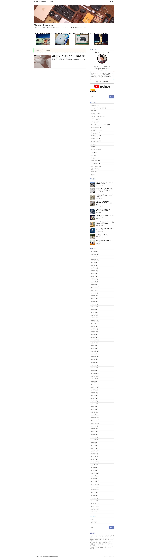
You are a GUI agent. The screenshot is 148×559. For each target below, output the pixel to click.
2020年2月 (93, 445)
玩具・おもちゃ (94, 166)
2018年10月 (94, 489)
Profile (92, 519)
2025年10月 (94, 259)
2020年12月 (94, 417)
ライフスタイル (94, 141)
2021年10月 (94, 390)
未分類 (92, 155)
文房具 (92, 152)
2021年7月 (93, 398)
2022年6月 (93, 367)
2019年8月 (93, 462)
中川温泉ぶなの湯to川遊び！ (103, 235)
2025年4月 (93, 276)
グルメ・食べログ (95, 127)
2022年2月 (93, 379)
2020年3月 (93, 442)
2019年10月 (94, 456)
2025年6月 (93, 270)
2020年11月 (94, 420)
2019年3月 (93, 476)
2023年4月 (93, 340)
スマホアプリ (94, 133)
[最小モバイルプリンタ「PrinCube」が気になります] (42, 61)
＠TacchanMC (102, 70)
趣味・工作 (93, 169)
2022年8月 (93, 362)
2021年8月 (93, 395)
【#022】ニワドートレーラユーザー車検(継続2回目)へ (105, 183)
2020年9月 (93, 426)
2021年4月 (93, 406)
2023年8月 (93, 329)
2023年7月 (93, 331)
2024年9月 (93, 293)
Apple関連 (93, 105)
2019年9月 (93, 459)
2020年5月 (93, 437)
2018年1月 (93, 500)
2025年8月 (93, 265)
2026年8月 (93, 251)
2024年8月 (93, 295)
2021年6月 (93, 401)
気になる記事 (94, 160)
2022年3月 (93, 376)
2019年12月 (94, 451)
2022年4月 (93, 373)
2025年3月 (93, 279)
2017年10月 (94, 509)
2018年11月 (94, 487)
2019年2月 (93, 478)
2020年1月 (93, 448)
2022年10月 (94, 356)
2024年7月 (93, 298)
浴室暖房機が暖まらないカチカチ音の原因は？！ (102, 542)
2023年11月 (94, 320)
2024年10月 (94, 290)
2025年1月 (93, 284)
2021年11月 (94, 387)
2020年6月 (93, 434)
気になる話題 (94, 163)
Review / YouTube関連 (97, 116)
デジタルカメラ (94, 135)
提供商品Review (95, 149)
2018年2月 (93, 498)
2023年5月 (93, 337)
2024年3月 (93, 309)
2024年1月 (93, 315)
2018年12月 (94, 484)
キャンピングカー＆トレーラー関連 (99, 124)
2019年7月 (93, 464)
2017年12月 (94, 503)
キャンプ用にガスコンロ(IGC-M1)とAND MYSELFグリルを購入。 (105, 222)
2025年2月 (93, 282)
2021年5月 (93, 403)
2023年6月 (93, 334)
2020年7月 (93, 431)
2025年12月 (94, 254)
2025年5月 (93, 273)
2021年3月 (93, 409)
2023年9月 (93, 326)
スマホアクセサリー (96, 130)
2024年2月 (93, 312)
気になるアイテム (95, 158)
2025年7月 (93, 268)
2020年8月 (93, 428)
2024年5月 (93, 304)
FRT (113, 556)
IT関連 (92, 110)
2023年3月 (93, 342)
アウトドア (93, 122)
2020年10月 (94, 423)
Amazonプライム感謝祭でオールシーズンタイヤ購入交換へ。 (105, 210)
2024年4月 (93, 306)
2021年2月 (93, 412)
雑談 (92, 174)
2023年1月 (93, 348)
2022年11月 (94, 354)
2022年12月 (94, 351)
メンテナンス (94, 138)
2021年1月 (93, 415)
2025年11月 (94, 257)
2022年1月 (93, 381)
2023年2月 (93, 345)
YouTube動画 (94, 119)
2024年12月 (94, 287)
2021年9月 (93, 392)
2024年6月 (93, 301)
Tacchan (57, 57)
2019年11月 (94, 453)
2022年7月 (93, 365)
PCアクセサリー (95, 113)
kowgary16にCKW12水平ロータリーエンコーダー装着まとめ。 (104, 189)
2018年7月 (93, 492)
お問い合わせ (94, 522)
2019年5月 (93, 470)
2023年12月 (94, 318)
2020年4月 (93, 440)
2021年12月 (94, 384)
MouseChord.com (44, 25)
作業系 (92, 144)
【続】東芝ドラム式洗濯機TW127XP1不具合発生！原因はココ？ (104, 203)
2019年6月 (93, 467)
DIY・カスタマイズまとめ (97, 108)
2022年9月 (93, 359)
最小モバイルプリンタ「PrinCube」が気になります (69, 56)
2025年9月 (93, 262)
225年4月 (93, 512)
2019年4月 (93, 473)
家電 (92, 146)
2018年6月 (93, 495)
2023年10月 (94, 323)
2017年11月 (94, 506)
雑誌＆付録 (93, 171)
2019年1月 (93, 481)
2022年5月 (93, 370)
